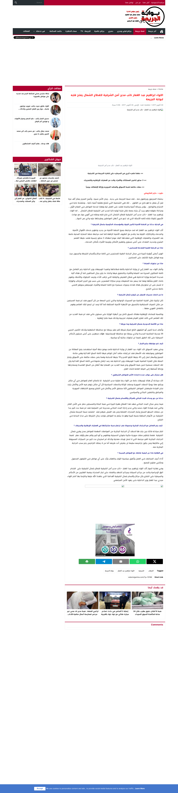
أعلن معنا (146, 2)
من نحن (138, 2)
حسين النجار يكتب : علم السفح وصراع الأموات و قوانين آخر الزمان (31, 120)
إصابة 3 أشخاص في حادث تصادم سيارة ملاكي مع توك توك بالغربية (115, 613)
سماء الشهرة (71, 31)
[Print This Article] (86, 561)
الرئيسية (161, 31)
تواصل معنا (129, 2)
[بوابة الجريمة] (89, 16)
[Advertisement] (89, 60)
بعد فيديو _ (147, 37)
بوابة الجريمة (109, 570)
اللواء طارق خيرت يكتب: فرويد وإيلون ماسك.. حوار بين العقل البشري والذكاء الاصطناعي (34, 109)
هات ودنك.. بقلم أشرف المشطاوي (35, 143)
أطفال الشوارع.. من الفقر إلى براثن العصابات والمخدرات (26, 200)
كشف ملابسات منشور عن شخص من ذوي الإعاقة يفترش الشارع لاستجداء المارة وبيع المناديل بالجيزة (49, 182)
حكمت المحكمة (56, 31)
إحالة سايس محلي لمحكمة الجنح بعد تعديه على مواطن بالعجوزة (32, 95)
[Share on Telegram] (103, 561)
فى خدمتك (40, 31)
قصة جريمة (139, 31)
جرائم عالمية (99, 31)
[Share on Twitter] (154, 561)
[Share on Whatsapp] (137, 561)
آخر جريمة (152, 31)
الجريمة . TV (86, 31)
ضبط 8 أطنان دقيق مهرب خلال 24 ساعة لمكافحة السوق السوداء (147, 613)
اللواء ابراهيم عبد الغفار (126, 570)
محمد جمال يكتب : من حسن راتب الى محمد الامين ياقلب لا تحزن (33, 132)
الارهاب (151, 570)
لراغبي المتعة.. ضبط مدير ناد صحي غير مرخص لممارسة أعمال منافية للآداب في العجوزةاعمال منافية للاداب (82, 614)
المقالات (26, 31)
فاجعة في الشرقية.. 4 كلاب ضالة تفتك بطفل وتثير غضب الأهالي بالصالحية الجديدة (49, 201)
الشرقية (141, 570)
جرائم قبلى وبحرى (124, 31)
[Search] (16, 2)
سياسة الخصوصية (157, 2)
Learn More (140, 788)
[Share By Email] (120, 561)
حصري (110, 31)
